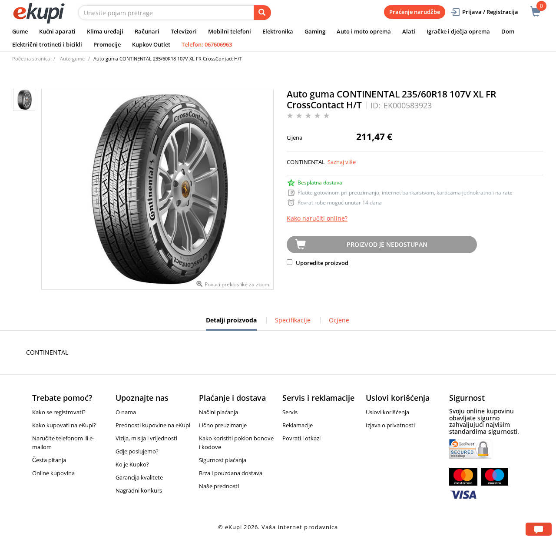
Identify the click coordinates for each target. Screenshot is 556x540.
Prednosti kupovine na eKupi (153, 425)
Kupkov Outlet (151, 44)
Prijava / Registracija (490, 12)
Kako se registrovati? (59, 412)
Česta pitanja (49, 460)
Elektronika (277, 31)
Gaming (314, 31)
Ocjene (339, 320)
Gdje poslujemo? (137, 451)
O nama (126, 412)
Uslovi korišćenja (387, 412)
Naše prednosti (219, 486)
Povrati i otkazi (301, 438)
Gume (20, 31)
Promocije (107, 44)
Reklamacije (297, 425)
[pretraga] (262, 12)
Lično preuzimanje (223, 425)
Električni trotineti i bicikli (47, 44)
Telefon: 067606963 (207, 44)
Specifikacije (293, 320)
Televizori (184, 31)
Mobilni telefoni (229, 31)
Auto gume (72, 58)
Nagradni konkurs (139, 490)
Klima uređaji (105, 31)
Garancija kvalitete (139, 477)
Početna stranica (31, 58)
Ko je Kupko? (132, 464)
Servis (290, 412)
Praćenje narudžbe (414, 12)
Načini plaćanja (218, 412)
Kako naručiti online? (317, 218)
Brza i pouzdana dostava (230, 473)
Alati (408, 31)
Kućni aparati (57, 31)
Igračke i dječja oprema (458, 31)
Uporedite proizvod (321, 263)
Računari (147, 31)
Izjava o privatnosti (390, 425)
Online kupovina (53, 473)
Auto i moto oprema (364, 31)
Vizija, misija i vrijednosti (146, 438)
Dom (507, 31)
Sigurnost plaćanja (222, 460)
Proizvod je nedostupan (387, 244)
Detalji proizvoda (231, 323)
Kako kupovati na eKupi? (64, 425)
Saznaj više (342, 162)
